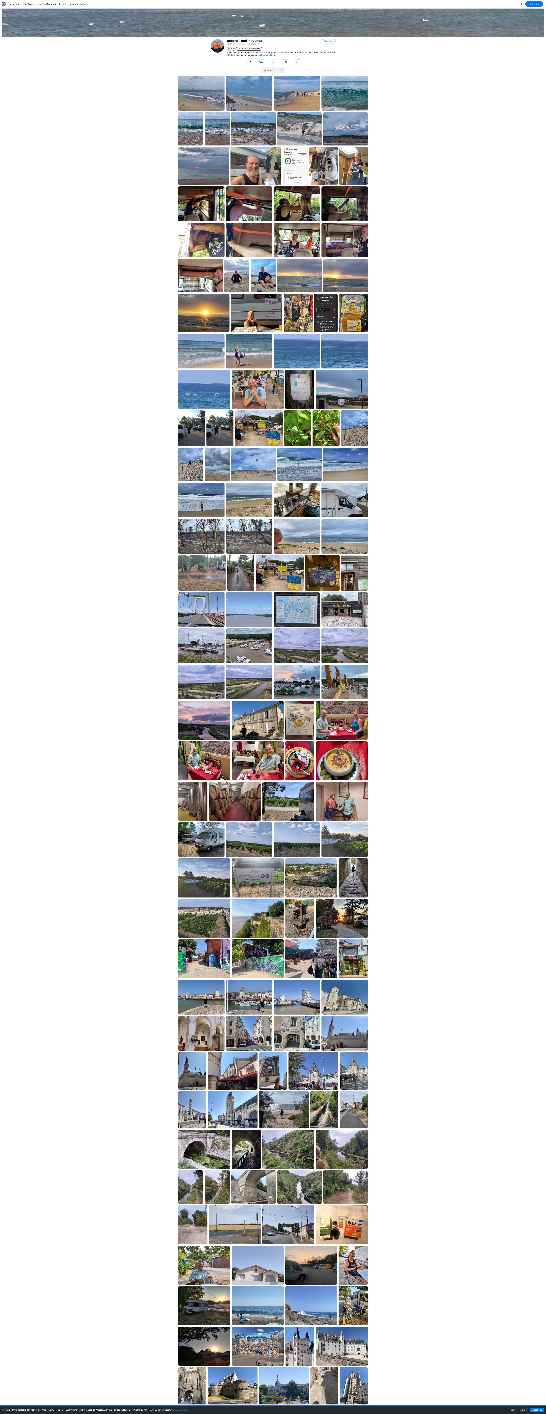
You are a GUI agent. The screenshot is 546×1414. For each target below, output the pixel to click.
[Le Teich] (354, 573)
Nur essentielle (518, 1410)
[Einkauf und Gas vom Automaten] (256, 313)
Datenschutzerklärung (180, 1410)
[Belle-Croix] (288, 1224)
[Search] (521, 4)
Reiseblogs (28, 4)
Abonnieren (328, 41)
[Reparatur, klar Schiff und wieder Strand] (255, 166)
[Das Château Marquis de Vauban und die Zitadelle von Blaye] (249, 839)
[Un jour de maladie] (311, 1265)
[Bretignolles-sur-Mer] (204, 1305)
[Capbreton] (201, 93)
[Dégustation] (258, 720)
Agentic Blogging (46, 4)
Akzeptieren (536, 1410)
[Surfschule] (191, 428)
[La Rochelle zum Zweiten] (204, 958)
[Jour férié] (324, 1109)
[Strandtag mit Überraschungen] (201, 351)
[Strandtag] (354, 428)
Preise (62, 4)
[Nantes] (258, 1346)
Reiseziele (14, 4)
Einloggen (534, 4)
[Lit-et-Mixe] (249, 500)
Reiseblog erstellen (79, 4)
